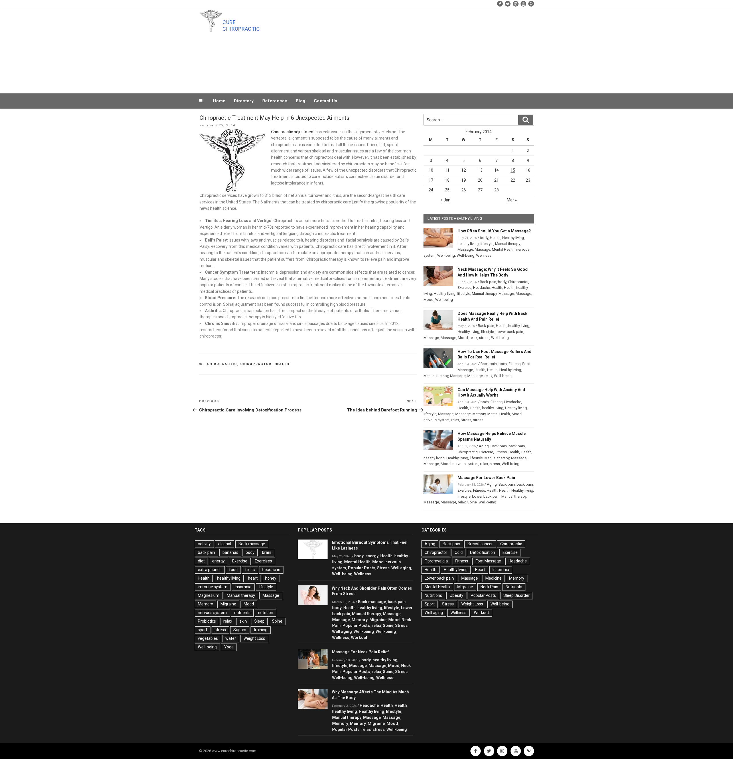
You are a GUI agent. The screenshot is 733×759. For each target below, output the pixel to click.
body (484, 238)
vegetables (208, 638)
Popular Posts (361, 568)
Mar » (512, 200)
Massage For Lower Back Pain (486, 477)
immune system (212, 587)
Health (282, 364)
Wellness (483, 255)
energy (218, 561)
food (233, 569)
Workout (359, 637)
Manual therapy (507, 244)
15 (513, 170)
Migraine (228, 604)
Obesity (456, 595)
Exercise (464, 287)
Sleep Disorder (516, 595)
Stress (466, 420)
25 (447, 190)
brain (266, 552)
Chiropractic (222, 364)
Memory (479, 414)
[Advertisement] (424, 49)
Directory (244, 100)
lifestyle (486, 244)
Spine (472, 502)
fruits (250, 569)
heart (253, 578)
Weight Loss (254, 638)
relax (473, 338)
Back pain (488, 282)
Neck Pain (489, 587)
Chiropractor (256, 364)
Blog (300, 100)
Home (219, 100)
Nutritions (433, 595)
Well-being (446, 255)
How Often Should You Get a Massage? (494, 231)
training (260, 629)
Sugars (239, 629)
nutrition (265, 612)
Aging (484, 446)
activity (204, 544)
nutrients (242, 612)
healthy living (468, 244)
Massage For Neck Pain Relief (360, 652)
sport (202, 629)
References (274, 100)
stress (484, 338)
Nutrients (514, 587)
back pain (517, 446)
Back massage (252, 544)
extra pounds (210, 569)
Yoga (229, 647)
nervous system (436, 420)
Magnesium (208, 595)
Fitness (515, 364)
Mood (428, 299)
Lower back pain (509, 332)
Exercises (263, 561)
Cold (459, 552)
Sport (430, 604)
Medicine (493, 578)
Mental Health (503, 249)
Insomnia (243, 587)
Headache (481, 287)
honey (270, 578)
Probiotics (207, 621)
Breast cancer (480, 544)
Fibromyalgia (436, 561)
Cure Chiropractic (241, 25)
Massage (465, 249)
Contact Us (325, 100)
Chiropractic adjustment (293, 132)
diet (201, 561)
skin (243, 621)
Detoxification (482, 552)
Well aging (401, 568)
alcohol (224, 544)
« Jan (445, 200)
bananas (230, 552)
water (230, 638)
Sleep (259, 621)
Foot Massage (488, 561)
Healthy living (513, 238)
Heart (480, 569)
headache (271, 569)
